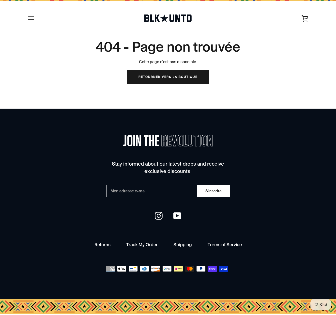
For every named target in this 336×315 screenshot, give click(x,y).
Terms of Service (225, 244)
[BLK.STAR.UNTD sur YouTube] (177, 215)
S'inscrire (213, 191)
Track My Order (142, 244)
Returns (102, 244)
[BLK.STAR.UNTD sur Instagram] (159, 215)
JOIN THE (168, 141)
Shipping (182, 244)
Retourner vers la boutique (168, 76)
